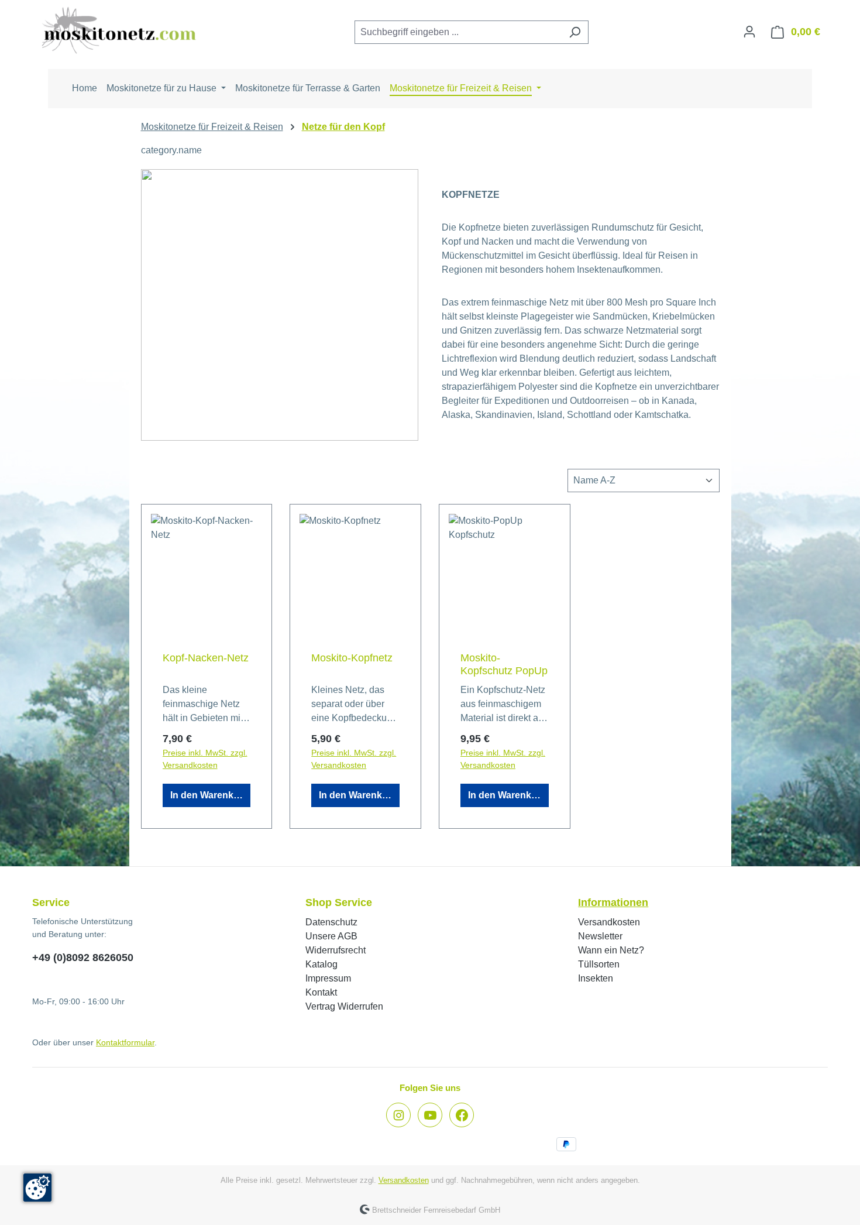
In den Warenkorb (209, 795)
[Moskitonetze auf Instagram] (398, 1115)
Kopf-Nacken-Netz (206, 658)
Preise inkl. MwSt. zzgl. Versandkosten (205, 759)
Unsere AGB (331, 936)
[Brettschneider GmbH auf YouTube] (430, 1115)
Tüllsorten (599, 964)
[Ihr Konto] (749, 31)
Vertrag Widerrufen (344, 1006)
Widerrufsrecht (335, 950)
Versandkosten (609, 922)
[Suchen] (575, 32)
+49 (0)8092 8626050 (82, 957)
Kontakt (321, 992)
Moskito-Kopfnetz (352, 658)
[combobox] (458, 32)
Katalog (321, 964)
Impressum (328, 978)
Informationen (613, 902)
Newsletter (600, 936)
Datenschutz (331, 922)
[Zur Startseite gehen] (120, 30)
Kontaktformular (125, 1042)
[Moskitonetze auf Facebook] (461, 1115)
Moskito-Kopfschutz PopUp (504, 664)
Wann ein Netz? (611, 950)
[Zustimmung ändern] (37, 1187)
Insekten (595, 978)
